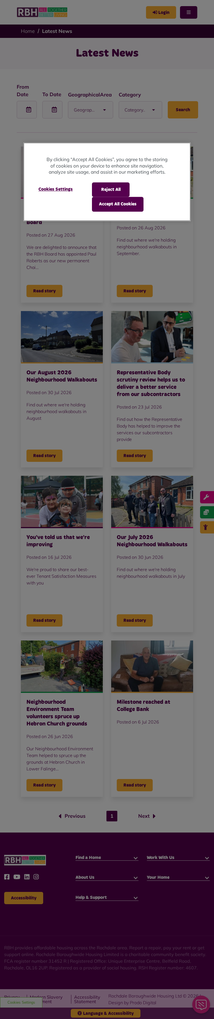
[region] (107, 182)
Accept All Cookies (118, 204)
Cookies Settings (55, 189)
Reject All (111, 189)
